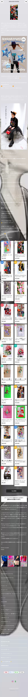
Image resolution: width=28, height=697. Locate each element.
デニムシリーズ (4, 589)
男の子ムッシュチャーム (6, 657)
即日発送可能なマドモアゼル (7, 573)
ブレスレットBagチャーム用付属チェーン (9, 613)
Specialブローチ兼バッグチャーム (8, 629)
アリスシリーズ (4, 585)
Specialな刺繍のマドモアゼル (7, 577)
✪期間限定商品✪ (4, 665)
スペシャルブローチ (5, 649)
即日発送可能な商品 (5, 641)
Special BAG (4, 601)
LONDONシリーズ (5, 617)
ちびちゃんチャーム (5, 637)
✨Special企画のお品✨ (6, 661)
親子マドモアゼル (4, 645)
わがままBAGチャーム (5, 621)
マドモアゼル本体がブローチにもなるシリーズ (10, 593)
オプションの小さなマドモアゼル (7, 625)
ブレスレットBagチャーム (6, 609)
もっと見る (14, 491)
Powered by (12, 690)
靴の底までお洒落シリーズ (6, 633)
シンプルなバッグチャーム (6, 653)
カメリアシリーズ (4, 581)
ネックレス (3, 605)
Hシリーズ (3, 597)
